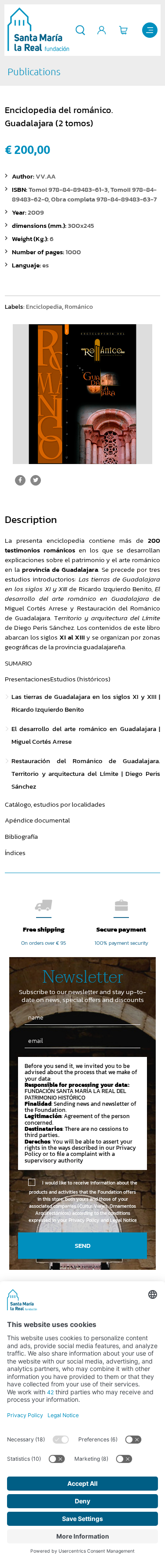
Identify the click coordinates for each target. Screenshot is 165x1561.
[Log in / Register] (102, 30)
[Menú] (150, 30)
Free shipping (44, 929)
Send (83, 1245)
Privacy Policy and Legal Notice (103, 1220)
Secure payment (121, 929)
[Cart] (123, 30)
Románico (79, 306)
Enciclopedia (44, 306)
